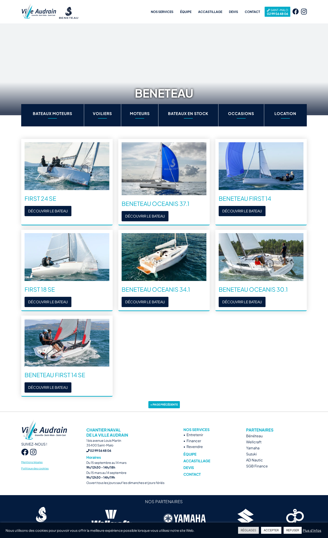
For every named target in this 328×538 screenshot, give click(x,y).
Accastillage (210, 12)
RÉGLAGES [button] (248, 530)
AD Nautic (254, 460)
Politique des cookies (35, 468)
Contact (252, 12)
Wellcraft (254, 442)
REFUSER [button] (292, 530)
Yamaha (252, 448)
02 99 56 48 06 (277, 12)
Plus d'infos (312, 530)
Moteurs (140, 113)
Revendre (195, 446)
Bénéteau (254, 435)
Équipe (185, 12)
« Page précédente (164, 404)
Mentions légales (32, 462)
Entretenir (195, 434)
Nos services (162, 12)
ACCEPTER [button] (271, 530)
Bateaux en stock (188, 113)
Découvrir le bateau (48, 211)
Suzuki (251, 454)
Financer (194, 440)
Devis (233, 12)
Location (285, 113)
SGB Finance (257, 466)
